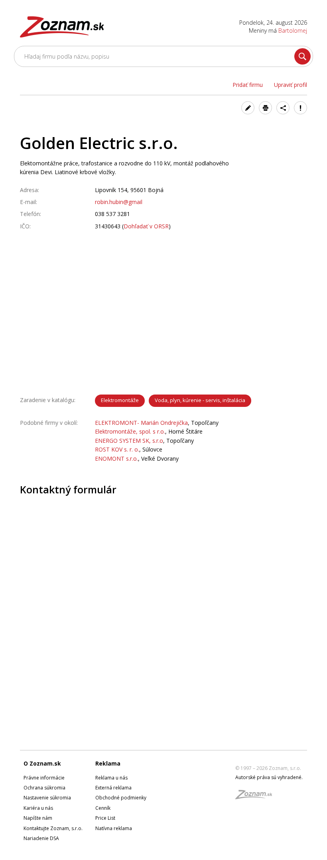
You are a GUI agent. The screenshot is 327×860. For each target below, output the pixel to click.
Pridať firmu (247, 84)
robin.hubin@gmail (118, 202)
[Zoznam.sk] (256, 796)
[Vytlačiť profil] (265, 107)
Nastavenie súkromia (47, 797)
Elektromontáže (120, 400)
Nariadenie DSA (41, 838)
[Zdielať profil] (283, 107)
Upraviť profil (290, 84)
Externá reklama (113, 787)
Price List (105, 818)
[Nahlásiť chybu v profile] (300, 107)
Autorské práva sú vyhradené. (269, 777)
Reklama (107, 763)
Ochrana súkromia (44, 787)
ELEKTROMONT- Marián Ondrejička (141, 422)
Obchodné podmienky (120, 797)
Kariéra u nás (38, 808)
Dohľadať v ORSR (146, 226)
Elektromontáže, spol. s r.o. (130, 431)
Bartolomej (292, 30)
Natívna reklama (113, 828)
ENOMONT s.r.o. (116, 458)
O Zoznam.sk (42, 763)
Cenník (102, 808)
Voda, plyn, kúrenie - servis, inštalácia (200, 400)
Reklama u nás (111, 777)
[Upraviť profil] (247, 107)
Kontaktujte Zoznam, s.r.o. (53, 828)
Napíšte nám (38, 818)
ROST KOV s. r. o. (117, 449)
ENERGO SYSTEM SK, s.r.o (129, 440)
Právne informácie (44, 777)
